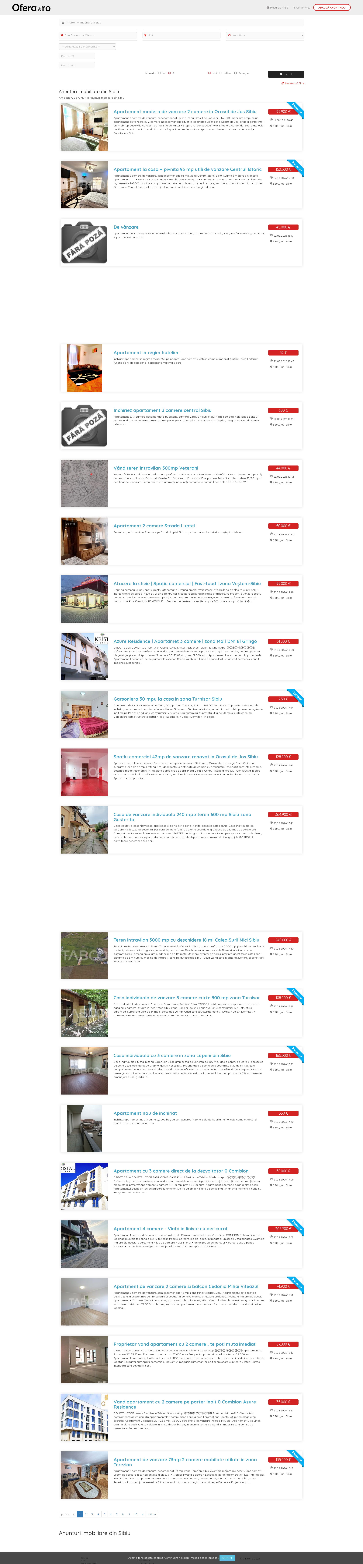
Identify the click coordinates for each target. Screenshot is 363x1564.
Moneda (150, 73)
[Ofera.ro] (31, 7)
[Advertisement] (172, 308)
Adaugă (332, 7)
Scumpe (244, 73)
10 (136, 1514)
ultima (152, 1514)
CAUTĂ (288, 74)
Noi (215, 73)
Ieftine (227, 73)
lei (164, 73)
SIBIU (72, 22)
